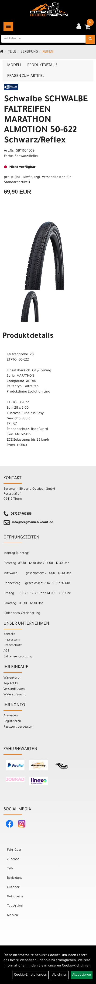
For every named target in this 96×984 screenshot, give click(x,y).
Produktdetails (42, 65)
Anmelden (10, 716)
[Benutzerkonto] (78, 27)
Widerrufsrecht (14, 695)
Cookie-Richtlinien (76, 966)
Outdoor (13, 887)
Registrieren (12, 721)
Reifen (47, 52)
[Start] (1, 52)
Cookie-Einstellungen (30, 975)
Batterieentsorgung (17, 656)
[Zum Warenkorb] (87, 28)
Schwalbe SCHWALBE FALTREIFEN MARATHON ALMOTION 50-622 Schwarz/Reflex (46, 120)
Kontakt (9, 634)
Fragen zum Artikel (25, 76)
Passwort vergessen (17, 727)
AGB (6, 651)
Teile (12, 52)
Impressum (11, 640)
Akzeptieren (81, 975)
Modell (14, 65)
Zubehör (13, 859)
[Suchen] (90, 39)
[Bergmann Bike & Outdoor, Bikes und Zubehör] (49, 9)
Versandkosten (14, 689)
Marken (12, 915)
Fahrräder (14, 850)
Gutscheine (15, 897)
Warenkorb (11, 678)
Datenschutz (12, 645)
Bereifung (29, 52)
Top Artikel (11, 683)
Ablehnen (59, 975)
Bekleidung (15, 878)
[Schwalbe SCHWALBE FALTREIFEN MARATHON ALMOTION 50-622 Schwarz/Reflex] (48, 254)
